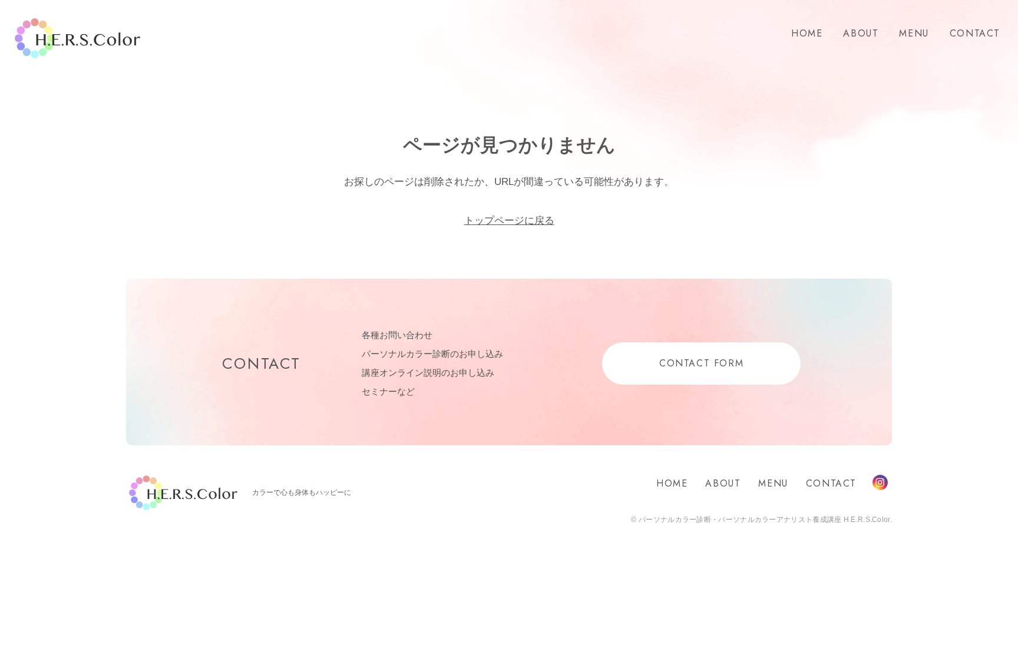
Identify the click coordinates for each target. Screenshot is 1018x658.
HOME (806, 33)
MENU (913, 33)
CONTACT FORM (701, 363)
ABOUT (860, 33)
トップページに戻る (509, 220)
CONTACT (975, 33)
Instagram (880, 482)
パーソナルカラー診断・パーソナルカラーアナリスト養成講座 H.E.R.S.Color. (764, 519)
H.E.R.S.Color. (77, 38)
